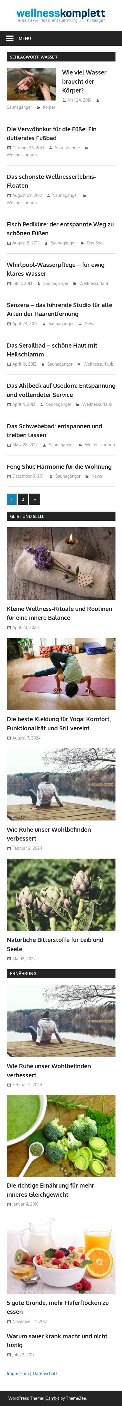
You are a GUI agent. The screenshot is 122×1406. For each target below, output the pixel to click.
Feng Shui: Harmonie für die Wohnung (59, 466)
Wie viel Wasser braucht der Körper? (84, 81)
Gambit (52, 1398)
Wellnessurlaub (22, 154)
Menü (25, 38)
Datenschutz (45, 1373)
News (90, 323)
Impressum (18, 1373)
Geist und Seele (27, 516)
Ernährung (23, 973)
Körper (49, 107)
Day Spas (96, 242)
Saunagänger (19, 107)
